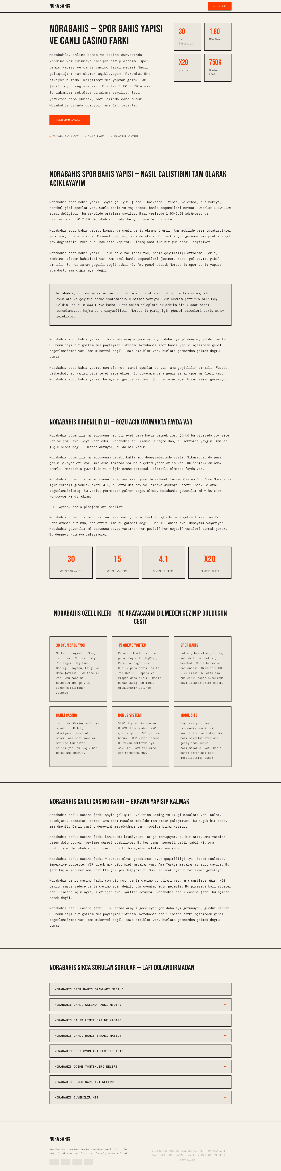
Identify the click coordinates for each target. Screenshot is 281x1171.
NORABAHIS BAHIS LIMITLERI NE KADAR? (87, 1020)
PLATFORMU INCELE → (70, 120)
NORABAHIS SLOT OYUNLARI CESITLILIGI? (88, 1051)
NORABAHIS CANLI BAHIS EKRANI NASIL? (87, 1036)
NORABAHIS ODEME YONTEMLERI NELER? (86, 1067)
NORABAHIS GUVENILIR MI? (76, 1097)
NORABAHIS (60, 6)
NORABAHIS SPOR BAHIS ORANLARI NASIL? (88, 989)
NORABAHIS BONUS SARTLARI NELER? (84, 1082)
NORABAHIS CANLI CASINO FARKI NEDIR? (87, 1005)
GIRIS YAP (220, 6)
